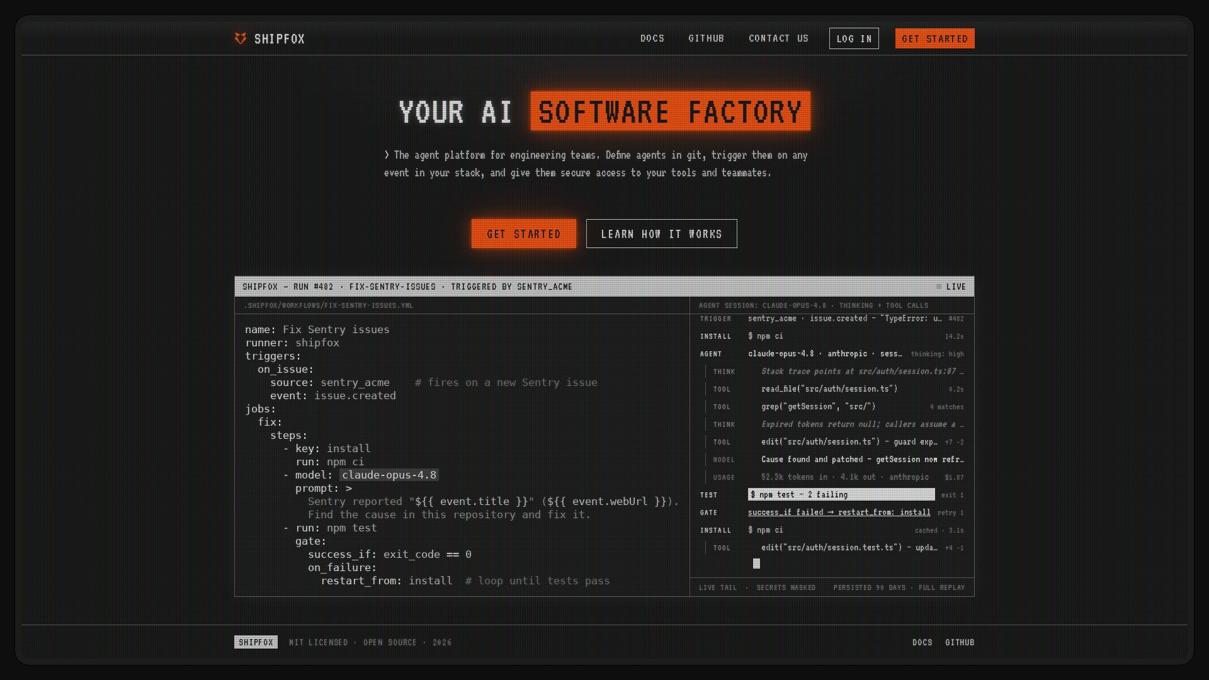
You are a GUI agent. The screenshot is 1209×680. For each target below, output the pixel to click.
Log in (854, 38)
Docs (652, 37)
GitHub (706, 37)
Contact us (779, 37)
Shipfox (279, 38)
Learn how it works (662, 234)
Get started (935, 38)
